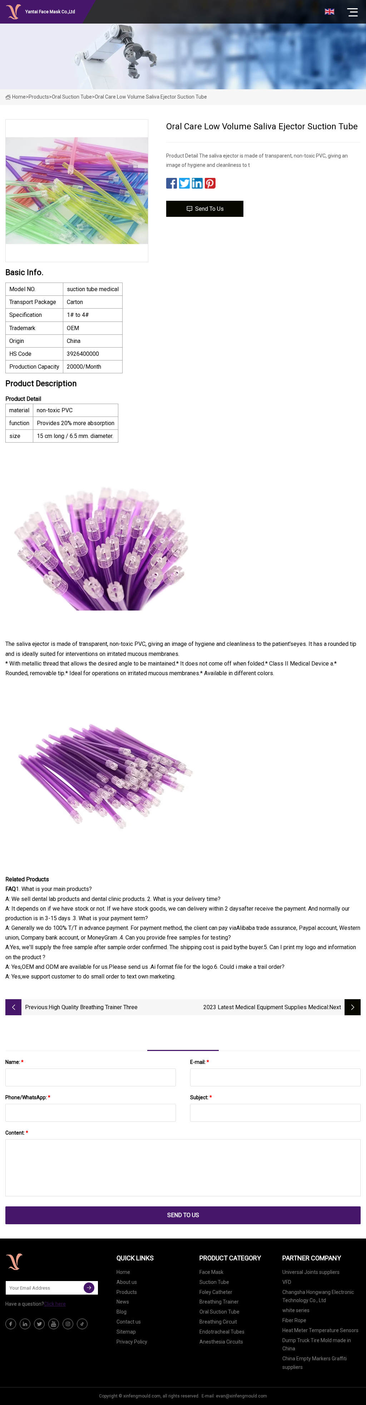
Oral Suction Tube (72, 97)
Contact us (129, 1322)
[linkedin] (25, 1324)
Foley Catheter (215, 1292)
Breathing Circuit (218, 1322)
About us (127, 1282)
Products (39, 97)
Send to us (209, 208)
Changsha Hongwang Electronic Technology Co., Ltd (318, 1296)
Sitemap (126, 1332)
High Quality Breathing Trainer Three (93, 1007)
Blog (122, 1312)
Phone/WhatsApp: (27, 1097)
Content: (16, 1133)
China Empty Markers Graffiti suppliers (314, 1363)
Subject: (201, 1097)
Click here (55, 1304)
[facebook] (10, 1324)
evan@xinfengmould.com (241, 1396)
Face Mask (211, 1272)
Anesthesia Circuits (221, 1342)
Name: (14, 1062)
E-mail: (199, 1062)
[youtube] (53, 1324)
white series (296, 1310)
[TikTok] (82, 1324)
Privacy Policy (132, 1342)
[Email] (89, 1287)
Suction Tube (214, 1282)
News (123, 1302)
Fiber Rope (294, 1320)
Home (19, 97)
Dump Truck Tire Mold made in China (316, 1344)
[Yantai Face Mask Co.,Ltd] (41, 1262)
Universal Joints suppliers (311, 1272)
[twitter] (39, 1324)
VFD (286, 1282)
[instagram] (68, 1324)
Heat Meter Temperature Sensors (320, 1330)
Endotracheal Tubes (221, 1332)
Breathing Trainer (219, 1302)
